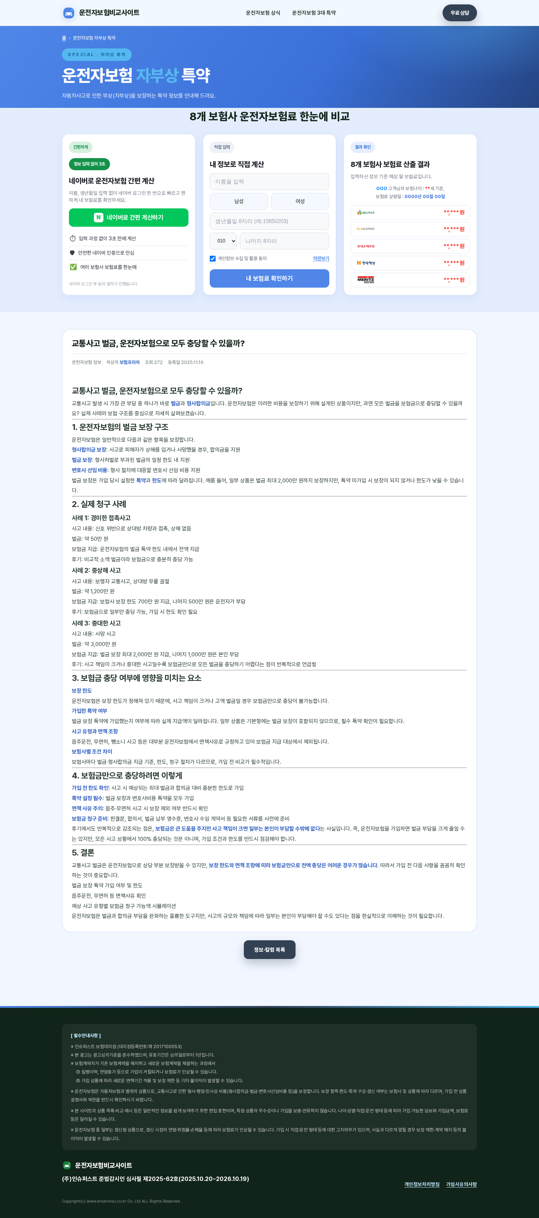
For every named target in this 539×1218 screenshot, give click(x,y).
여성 (300, 201)
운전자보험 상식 (263, 13)
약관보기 (321, 258)
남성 (239, 201)
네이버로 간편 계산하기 (129, 217)
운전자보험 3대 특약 (314, 13)
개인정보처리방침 (422, 1184)
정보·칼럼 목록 (269, 950)
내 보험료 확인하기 (269, 278)
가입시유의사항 (461, 1184)
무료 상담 (460, 13)
